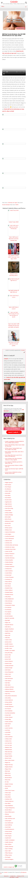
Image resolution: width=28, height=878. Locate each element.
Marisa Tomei (8, 758)
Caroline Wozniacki (9, 536)
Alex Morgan (8, 486)
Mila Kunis (7, 771)
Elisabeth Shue (8, 588)
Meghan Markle (8, 766)
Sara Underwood (9, 822)
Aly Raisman (8, 489)
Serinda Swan (8, 833)
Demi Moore (8, 586)
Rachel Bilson (8, 810)
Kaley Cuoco (8, 674)
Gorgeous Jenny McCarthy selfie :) (13, 274)
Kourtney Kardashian (10, 713)
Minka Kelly (8, 775)
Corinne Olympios (9, 577)
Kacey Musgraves (9, 672)
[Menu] (2, 3)
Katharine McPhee (9, 687)
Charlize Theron (9, 555)
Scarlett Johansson (9, 829)
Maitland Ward (8, 749)
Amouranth (7, 493)
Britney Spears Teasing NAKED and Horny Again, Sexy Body (13, 449)
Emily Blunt (8, 596)
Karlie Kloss (8, 676)
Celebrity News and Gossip (11, 545)
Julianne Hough (8, 667)
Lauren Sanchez (9, 728)
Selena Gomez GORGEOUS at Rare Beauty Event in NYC (13, 473)
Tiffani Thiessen (8, 853)
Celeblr (14, 2)
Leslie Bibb (7, 732)
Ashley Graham (8, 512)
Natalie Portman (9, 784)
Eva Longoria (8, 611)
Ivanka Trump (8, 639)
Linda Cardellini (8, 736)
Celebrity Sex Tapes (12, 202)
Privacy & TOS (20, 876)
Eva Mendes (8, 614)
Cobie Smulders (9, 570)
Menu (2, 6)
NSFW (17, 204)
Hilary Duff (7, 635)
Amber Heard (8, 491)
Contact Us (12, 876)
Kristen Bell (8, 715)
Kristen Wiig (8, 719)
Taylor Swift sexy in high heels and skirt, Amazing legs (14, 238)
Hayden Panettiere (9, 629)
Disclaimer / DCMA (14, 877)
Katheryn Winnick (9, 689)
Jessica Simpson (9, 661)
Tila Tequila (7, 857)
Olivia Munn (8, 794)
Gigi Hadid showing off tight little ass (13, 291)
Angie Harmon (8, 504)
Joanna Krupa (8, 663)
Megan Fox (7, 762)
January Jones (8, 642)
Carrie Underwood (9, 538)
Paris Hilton (8, 803)
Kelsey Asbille (8, 702)
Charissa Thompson (9, 553)
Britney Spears (8, 527)
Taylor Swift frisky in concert (13, 308)
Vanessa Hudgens (9, 859)
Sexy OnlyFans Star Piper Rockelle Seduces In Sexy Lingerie (13, 459)
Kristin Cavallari (9, 721)
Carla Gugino (8, 534)
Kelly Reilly (8, 698)
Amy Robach (8, 497)
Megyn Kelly (8, 769)
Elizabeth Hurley (9, 594)
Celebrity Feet (8, 542)
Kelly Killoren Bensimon (11, 695)
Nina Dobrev (8, 786)
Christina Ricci (8, 568)
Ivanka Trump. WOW (13, 222)
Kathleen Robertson (10, 691)
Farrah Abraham (6, 204)
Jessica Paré (8, 659)
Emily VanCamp (8, 601)
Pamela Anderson (9, 801)
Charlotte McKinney (9, 558)
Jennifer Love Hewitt (10, 650)
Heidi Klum (7, 633)
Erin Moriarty (8, 609)
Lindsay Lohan (8, 738)
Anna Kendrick (8, 506)
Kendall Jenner (8, 704)
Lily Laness (7, 734)
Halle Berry (8, 626)
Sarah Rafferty (8, 825)
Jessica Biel (7, 657)
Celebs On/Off (8, 551)
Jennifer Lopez (8, 648)
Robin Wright (8, 816)
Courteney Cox (8, 579)
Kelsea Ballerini (9, 700)
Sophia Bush (8, 838)
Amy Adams (8, 495)
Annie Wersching (9, 508)
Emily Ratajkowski (9, 598)
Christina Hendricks (9, 566)
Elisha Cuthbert (8, 590)
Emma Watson (8, 603)
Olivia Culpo (8, 792)
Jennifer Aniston (9, 644)
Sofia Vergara (8, 835)
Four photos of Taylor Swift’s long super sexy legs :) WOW (13, 257)
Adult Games (8, 484)
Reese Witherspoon (9, 812)
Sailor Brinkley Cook (10, 818)
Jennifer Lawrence (9, 646)
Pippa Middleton (9, 805)
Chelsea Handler (9, 560)
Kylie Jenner (8, 723)
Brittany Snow (8, 530)
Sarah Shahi (8, 827)
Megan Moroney (9, 764)
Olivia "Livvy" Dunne (9, 790)
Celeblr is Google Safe (9, 867)
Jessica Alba (8, 654)
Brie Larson (8, 525)
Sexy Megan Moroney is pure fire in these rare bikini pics (13, 456)
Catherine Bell (8, 540)
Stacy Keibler (8, 844)
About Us (6, 876)
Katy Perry (7, 693)
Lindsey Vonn (8, 741)
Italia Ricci (7, 637)
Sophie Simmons (9, 842)
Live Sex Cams (8, 745)
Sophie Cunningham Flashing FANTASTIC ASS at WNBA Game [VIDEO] (14, 442)
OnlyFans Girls (8, 799)
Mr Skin (7, 782)
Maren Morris (8, 754)
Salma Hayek (8, 820)
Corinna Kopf (8, 575)
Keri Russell (8, 708)
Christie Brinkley (9, 562)
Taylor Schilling (8, 848)
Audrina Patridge (9, 514)
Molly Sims (7, 779)
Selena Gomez (8, 831)
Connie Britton (8, 573)
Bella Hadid (8, 517)
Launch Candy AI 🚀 (14, 432)
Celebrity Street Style (10, 549)
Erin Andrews (8, 607)
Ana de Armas (8, 499)
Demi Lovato (8, 583)
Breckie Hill (8, 523)
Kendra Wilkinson (9, 706)
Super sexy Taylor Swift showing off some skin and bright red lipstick (13, 325)
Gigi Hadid (7, 620)
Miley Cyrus (8, 773)
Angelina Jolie (8, 502)
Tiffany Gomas (8, 855)
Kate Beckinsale (9, 678)
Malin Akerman (8, 751)
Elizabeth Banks (9, 592)
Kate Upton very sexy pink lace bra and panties (14, 344)
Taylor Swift (8, 850)
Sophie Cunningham (9, 840)
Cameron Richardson (10, 532)
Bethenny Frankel (9, 521)
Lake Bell (7, 726)
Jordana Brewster (9, 665)
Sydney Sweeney (9, 846)
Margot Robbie (8, 756)
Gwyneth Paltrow (9, 624)
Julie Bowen (8, 670)
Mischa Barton (8, 777)
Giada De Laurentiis (9, 618)
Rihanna (7, 814)
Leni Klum (7, 730)
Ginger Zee (7, 622)
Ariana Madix (8, 510)
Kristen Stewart (8, 717)
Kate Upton (7, 685)
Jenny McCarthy (8, 652)
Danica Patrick (8, 581)
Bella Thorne (8, 519)
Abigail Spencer (9, 482)
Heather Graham (9, 631)
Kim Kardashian (8, 710)
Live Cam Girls (8, 743)
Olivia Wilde (8, 797)
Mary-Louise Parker (9, 760)
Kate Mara (7, 682)
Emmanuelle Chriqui (10, 605)
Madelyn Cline (8, 747)
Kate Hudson (8, 680)
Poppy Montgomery (10, 807)
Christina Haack (8, 564)
